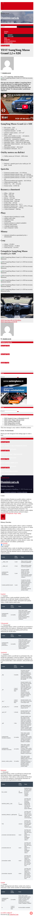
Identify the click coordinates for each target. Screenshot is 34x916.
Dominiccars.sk (10, 17)
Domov (6, 31)
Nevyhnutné (6, 545)
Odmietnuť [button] (4, 513)
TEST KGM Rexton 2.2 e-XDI (13, 424)
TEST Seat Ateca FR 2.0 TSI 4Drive (11, 320)
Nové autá (10, 36)
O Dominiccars (8, 42)
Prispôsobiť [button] (10, 513)
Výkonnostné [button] (4, 623)
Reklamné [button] (3, 770)
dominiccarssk (6, 73)
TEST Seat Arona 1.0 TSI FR (9, 322)
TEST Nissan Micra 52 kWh (12, 423)
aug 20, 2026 (4, 449)
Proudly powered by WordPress (10, 489)
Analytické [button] (4, 652)
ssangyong (10, 76)
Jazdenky (10, 34)
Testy (5, 33)
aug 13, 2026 (4, 466)
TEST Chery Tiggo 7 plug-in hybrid (11, 357)
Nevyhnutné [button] (4, 543)
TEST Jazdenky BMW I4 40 (9, 366)
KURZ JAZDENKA (10, 41)
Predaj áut (7, 39)
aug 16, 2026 (4, 457)
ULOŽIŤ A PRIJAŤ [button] (6, 913)
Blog (5, 38)
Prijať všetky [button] (17, 513)
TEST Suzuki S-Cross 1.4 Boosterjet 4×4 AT (14, 349)
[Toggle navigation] (1, 25)
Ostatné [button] (3, 882)
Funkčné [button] (3, 594)
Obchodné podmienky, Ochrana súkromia (15, 492)
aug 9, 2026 (4, 474)
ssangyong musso (18, 76)
